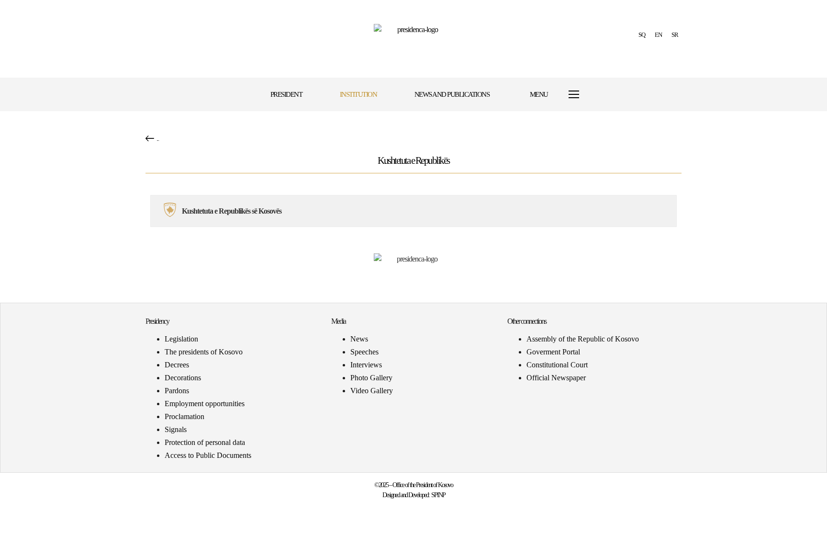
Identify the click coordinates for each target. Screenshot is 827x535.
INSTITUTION (358, 94)
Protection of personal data (205, 442)
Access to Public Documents (208, 455)
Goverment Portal (553, 352)
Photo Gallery (371, 378)
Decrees (177, 365)
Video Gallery (371, 391)
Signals (176, 429)
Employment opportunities (205, 403)
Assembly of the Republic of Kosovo (582, 339)
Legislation (181, 339)
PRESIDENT (286, 94)
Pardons (177, 391)
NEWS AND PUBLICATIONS (452, 94)
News (359, 339)
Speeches (364, 352)
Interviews (366, 365)
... (157, 138)
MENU (539, 94)
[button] (616, 94)
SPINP (438, 495)
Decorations (183, 378)
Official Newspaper (556, 378)
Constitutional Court (557, 365)
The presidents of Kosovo (204, 352)
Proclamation (184, 416)
